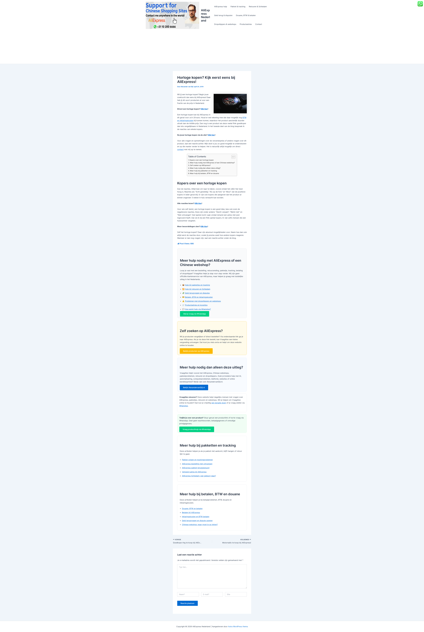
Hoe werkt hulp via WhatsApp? (198, 309)
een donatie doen (218, 403)
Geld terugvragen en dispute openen (197, 520)
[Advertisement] (212, 47)
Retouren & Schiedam (258, 6)
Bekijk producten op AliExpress (196, 351)
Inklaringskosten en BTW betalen (195, 516)
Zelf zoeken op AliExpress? (200, 165)
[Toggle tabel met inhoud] (232, 157)
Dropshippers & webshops (225, 24)
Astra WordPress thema (238, 626)
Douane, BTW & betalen (246, 15)
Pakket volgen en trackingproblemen (197, 460)
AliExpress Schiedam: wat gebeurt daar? (199, 476)
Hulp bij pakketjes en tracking (197, 285)
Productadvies (246, 24)
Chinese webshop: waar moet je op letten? (200, 524)
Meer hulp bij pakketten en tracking (203, 171)
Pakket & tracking (238, 6)
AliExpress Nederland (205, 15)
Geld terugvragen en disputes (197, 293)
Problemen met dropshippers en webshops (203, 301)
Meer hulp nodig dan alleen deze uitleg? (205, 168)
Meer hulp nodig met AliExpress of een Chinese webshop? (212, 163)
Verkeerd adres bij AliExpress (194, 472)
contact (180, 149)
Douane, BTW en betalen (192, 508)
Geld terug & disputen (223, 15)
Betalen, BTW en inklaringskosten (199, 297)
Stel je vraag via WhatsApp (194, 314)
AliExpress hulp (220, 6)
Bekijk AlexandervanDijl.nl (194, 387)
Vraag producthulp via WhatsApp (197, 429)
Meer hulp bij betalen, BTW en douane (204, 173)
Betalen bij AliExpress (191, 512)
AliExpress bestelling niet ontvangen (197, 464)
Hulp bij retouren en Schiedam (197, 289)
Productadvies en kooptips (196, 305)
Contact (258, 24)
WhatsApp (183, 406)
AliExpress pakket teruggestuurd (195, 468)
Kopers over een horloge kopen (202, 160)
